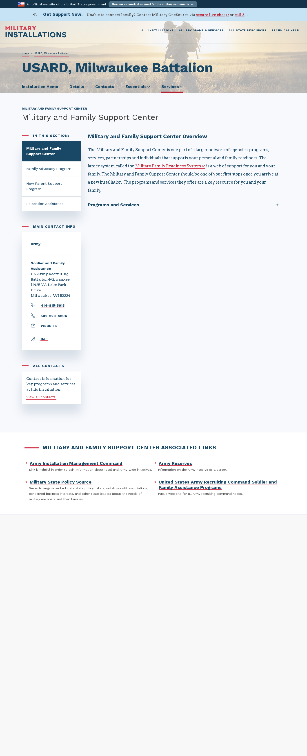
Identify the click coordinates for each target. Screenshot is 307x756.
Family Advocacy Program (48, 168)
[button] (153, 4)
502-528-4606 (54, 316)
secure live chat (210, 15)
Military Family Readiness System (168, 166)
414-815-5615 (53, 305)
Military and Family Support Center (43, 151)
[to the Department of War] (21, 4)
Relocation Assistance (45, 204)
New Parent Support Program (44, 186)
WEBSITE (49, 326)
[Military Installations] (35, 36)
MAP (44, 338)
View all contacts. (41, 397)
